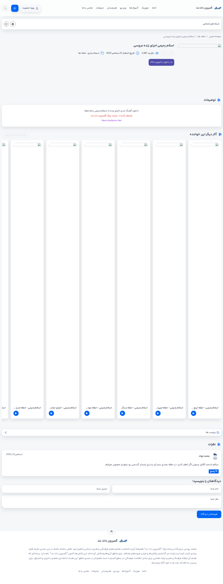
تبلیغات (100, 8)
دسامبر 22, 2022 (14, 454)
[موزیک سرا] (14, 8)
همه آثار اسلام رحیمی (15, 135)
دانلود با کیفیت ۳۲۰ (159, 62)
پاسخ (212, 471)
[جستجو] (5, 8)
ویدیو (123, 8)
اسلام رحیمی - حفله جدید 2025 (27, 408)
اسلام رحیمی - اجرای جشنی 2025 (62, 408)
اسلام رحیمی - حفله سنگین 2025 (134, 408)
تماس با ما (87, 8)
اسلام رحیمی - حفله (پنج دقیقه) (205, 408)
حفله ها (82, 53)
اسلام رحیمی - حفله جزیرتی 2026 (169, 408)
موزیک (145, 8)
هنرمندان (112, 8)
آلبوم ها (133, 8)
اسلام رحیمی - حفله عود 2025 (98, 408)
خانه (154, 8)
